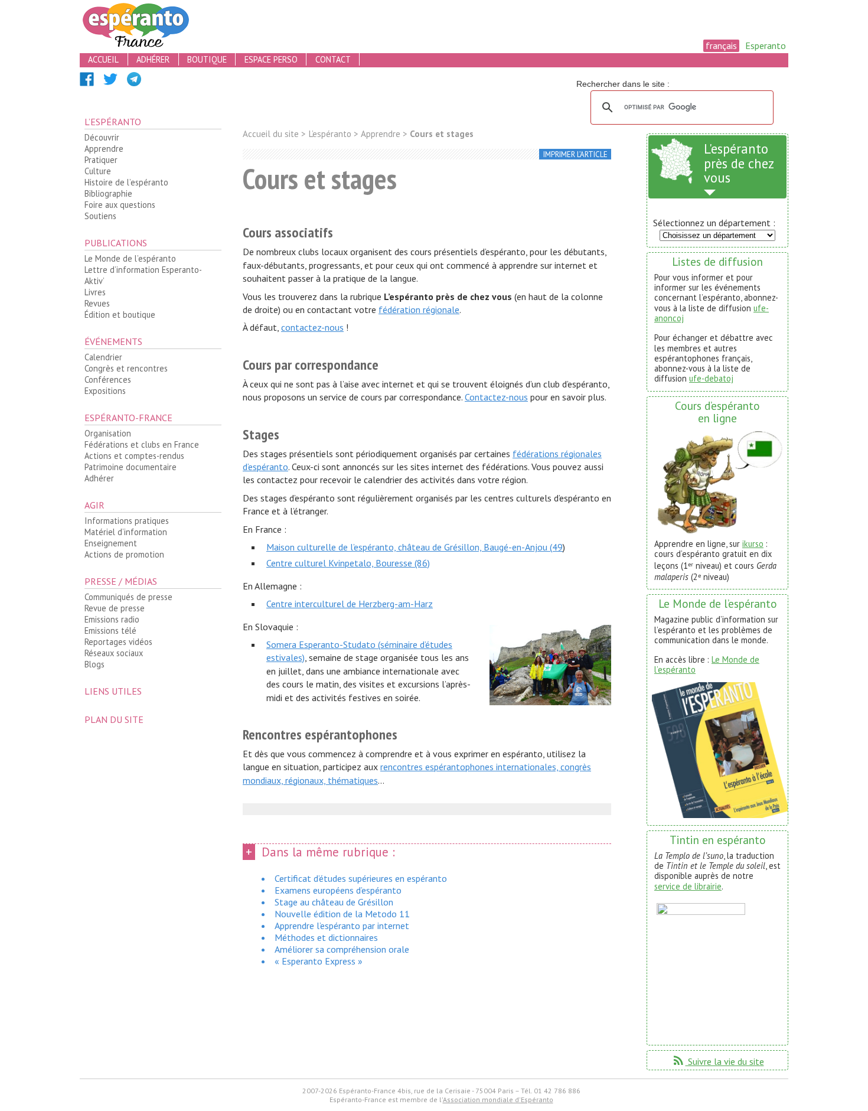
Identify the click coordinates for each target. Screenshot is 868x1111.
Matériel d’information (125, 531)
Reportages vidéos (118, 641)
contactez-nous (312, 327)
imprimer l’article (575, 154)
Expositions (105, 390)
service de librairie (688, 886)
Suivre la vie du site (717, 1061)
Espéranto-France (128, 417)
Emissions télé (110, 630)
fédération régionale (418, 309)
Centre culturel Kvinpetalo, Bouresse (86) (348, 563)
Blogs (94, 664)
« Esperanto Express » (319, 961)
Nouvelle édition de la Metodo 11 (342, 914)
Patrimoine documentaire (130, 467)
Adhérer (99, 478)
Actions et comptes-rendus (134, 455)
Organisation (107, 433)
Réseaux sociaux (113, 653)
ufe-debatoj (711, 378)
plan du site (113, 719)
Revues (97, 303)
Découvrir (101, 137)
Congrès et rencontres (126, 368)
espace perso (271, 59)
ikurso (752, 543)
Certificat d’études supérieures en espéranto (361, 878)
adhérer (152, 59)
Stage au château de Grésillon (334, 902)
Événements (113, 341)
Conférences (107, 379)
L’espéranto (112, 122)
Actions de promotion (124, 554)
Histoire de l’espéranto (126, 182)
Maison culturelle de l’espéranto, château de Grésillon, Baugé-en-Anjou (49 (414, 547)
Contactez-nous (496, 397)
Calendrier (103, 357)
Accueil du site (271, 133)
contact (333, 59)
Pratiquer (101, 159)
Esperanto (765, 45)
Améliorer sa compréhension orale (342, 949)
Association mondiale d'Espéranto (498, 1099)
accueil (103, 59)
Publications (115, 243)
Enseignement (110, 543)
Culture (97, 171)
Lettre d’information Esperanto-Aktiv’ (143, 275)
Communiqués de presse (128, 596)
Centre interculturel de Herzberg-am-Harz (349, 604)
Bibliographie (108, 193)
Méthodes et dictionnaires (326, 937)
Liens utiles (113, 691)
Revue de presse (114, 608)
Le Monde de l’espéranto (130, 258)
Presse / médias (120, 581)
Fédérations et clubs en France (141, 444)
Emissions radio (111, 619)
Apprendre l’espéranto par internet (342, 925)
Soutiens (100, 215)
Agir (94, 505)
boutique (207, 59)
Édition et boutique (119, 314)
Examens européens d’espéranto (338, 890)
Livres (95, 292)
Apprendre (103, 148)
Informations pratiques (126, 520)
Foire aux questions (119, 204)
